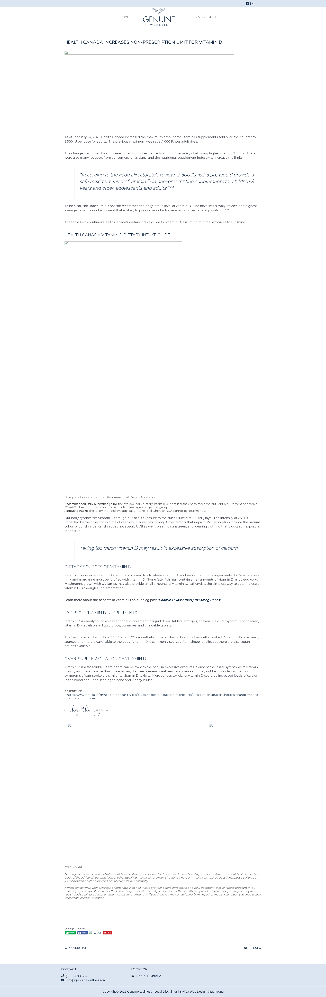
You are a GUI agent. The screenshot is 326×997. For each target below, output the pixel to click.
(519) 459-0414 (76, 976)
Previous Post (77, 948)
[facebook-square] (248, 3)
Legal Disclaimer (166, 991)
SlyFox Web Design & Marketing (202, 991)
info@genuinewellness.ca (85, 980)
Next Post (252, 948)
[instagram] (252, 3)
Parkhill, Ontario (148, 976)
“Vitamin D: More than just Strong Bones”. (190, 600)
